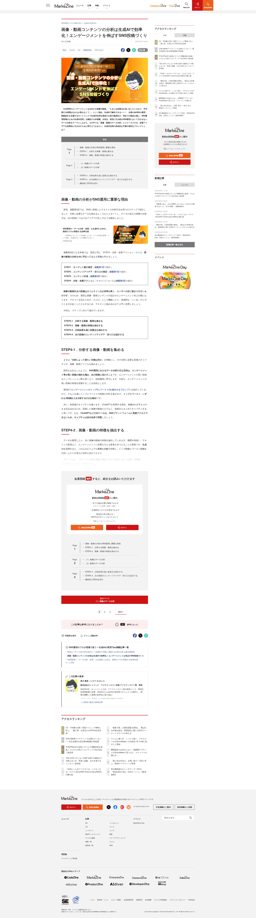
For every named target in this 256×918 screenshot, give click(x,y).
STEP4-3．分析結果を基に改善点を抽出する (98, 175)
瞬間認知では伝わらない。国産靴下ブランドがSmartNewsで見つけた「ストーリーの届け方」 (129, 752)
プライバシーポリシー (178, 900)
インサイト (89, 830)
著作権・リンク (102, 900)
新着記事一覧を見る (174, 244)
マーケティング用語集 (69, 858)
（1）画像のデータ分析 (89, 163)
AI (79, 50)
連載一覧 (88, 841)
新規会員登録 (88, 527)
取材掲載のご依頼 (184, 807)
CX (86, 826)
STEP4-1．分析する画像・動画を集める (96, 151)
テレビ (111, 841)
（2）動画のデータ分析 (89, 167)
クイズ (111, 830)
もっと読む (70, 662)
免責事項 (139, 900)
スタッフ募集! (116, 900)
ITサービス (99, 50)
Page (69, 165)
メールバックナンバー (106, 521)
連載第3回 (121, 280)
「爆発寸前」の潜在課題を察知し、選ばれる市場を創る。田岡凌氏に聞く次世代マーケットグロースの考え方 (128, 730)
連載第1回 (99, 267)
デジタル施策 (90, 838)
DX (86, 823)
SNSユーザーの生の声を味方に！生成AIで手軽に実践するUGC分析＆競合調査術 (101, 651)
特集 (97, 5)
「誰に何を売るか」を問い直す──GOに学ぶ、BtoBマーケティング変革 (128, 762)
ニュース (79, 5)
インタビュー (114, 823)
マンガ (111, 826)
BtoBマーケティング (92, 834)
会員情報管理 (128, 900)
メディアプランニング (117, 838)
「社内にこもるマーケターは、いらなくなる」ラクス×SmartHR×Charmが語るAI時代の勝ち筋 (84, 772)
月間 (184, 35)
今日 (164, 35)
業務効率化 (87, 50)
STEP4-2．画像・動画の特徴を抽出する (96, 155)
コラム (72, 50)
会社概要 (148, 900)
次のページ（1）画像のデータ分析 (105, 599)
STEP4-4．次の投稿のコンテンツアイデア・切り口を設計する (106, 179)
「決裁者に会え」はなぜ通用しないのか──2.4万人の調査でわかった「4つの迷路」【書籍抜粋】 (175, 205)
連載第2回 (95, 276)
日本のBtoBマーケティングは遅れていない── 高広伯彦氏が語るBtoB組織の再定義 (83, 740)
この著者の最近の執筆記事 (91, 702)
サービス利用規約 (160, 900)
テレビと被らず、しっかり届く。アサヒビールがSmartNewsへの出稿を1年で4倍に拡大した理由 (129, 741)
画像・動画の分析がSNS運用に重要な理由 (97, 147)
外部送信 (191, 900)
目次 (105, 139)
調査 (111, 834)
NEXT (120, 612)
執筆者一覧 (89, 845)
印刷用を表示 (70, 635)
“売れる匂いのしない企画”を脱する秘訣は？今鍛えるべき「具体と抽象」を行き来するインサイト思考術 (84, 761)
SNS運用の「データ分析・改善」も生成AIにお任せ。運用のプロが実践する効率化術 (102, 659)
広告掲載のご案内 (163, 807)
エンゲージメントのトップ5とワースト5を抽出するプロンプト (101, 389)
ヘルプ (92, 900)
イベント (106, 5)
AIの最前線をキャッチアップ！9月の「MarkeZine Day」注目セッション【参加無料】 (128, 772)
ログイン (124, 527)
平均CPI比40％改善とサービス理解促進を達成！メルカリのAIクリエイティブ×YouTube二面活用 (84, 750)
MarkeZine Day (138, 823)
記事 (89, 5)
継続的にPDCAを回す (89, 183)
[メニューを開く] (48, 5)
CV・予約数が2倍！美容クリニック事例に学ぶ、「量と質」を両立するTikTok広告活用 (83, 730)
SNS (64, 50)
